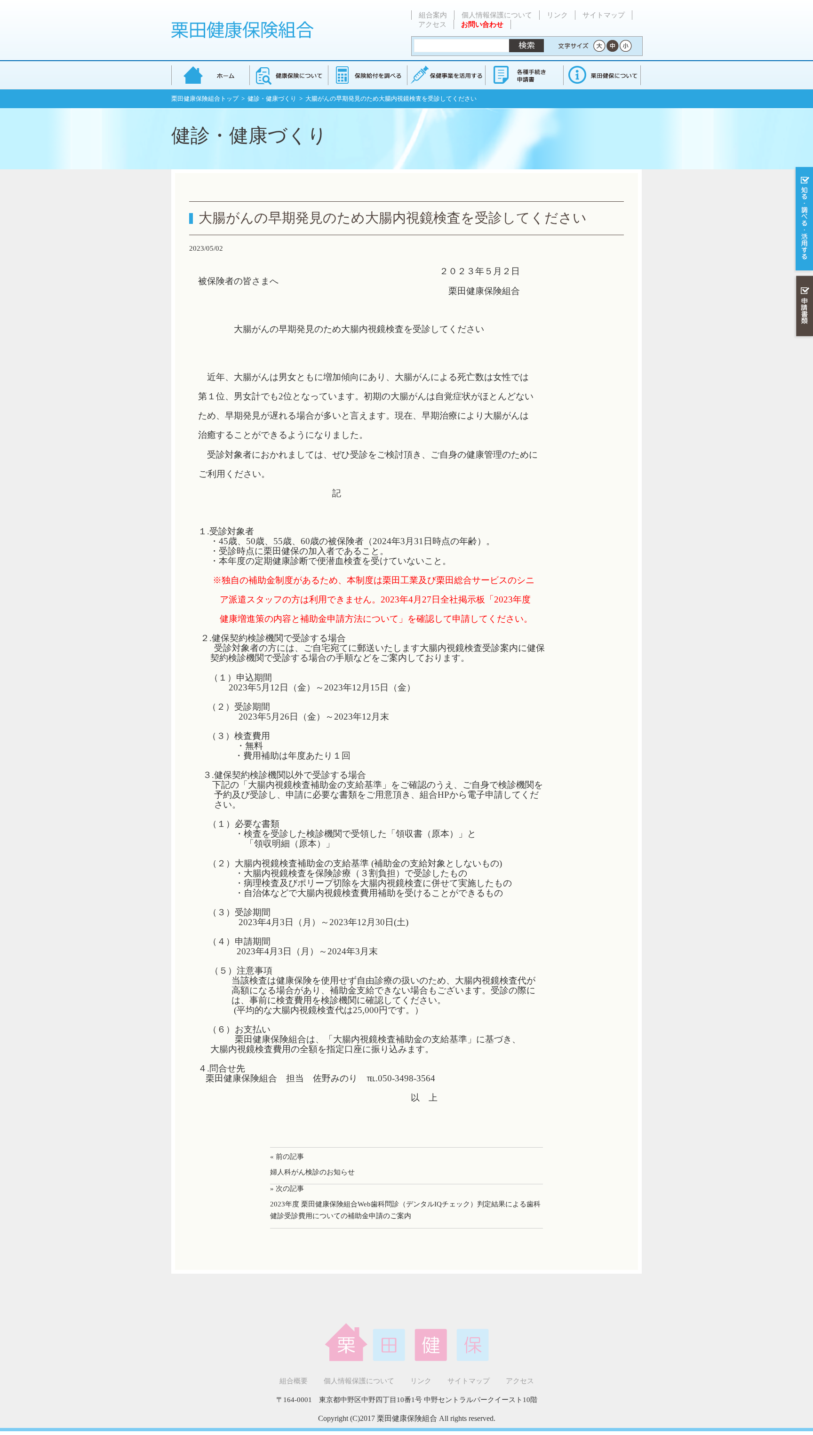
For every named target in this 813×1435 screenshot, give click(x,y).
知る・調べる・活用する (803, 219)
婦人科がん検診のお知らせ (312, 1172)
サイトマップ (603, 15)
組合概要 (293, 1381)
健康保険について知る (288, 75)
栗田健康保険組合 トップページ (210, 75)
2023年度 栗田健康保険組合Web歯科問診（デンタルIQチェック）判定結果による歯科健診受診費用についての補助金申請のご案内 (405, 1210)
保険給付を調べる (367, 75)
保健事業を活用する (445, 75)
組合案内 (433, 15)
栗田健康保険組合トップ (205, 98)
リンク (557, 15)
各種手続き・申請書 (524, 75)
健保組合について (602, 75)
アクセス (432, 24)
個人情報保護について (497, 15)
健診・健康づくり (271, 98)
